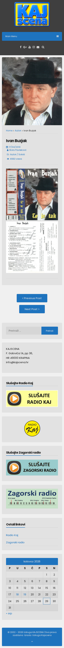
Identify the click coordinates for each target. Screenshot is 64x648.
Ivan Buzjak (16, 141)
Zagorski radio (15, 542)
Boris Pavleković (17, 149)
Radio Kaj (12, 535)
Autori (18, 130)
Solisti (21, 154)
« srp (9, 613)
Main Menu (11, 36)
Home (9, 130)
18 (17, 594)
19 (25, 594)
